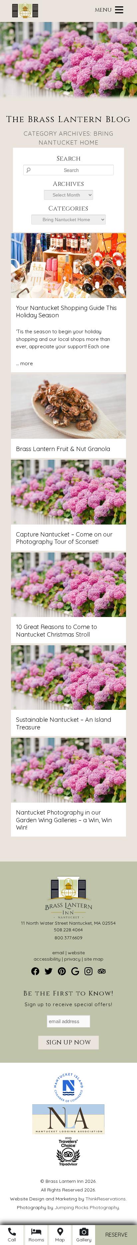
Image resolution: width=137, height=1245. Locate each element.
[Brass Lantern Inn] (25, 17)
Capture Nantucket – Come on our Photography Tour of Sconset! (64, 538)
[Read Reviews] (102, 971)
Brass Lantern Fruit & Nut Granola (63, 449)
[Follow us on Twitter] (49, 971)
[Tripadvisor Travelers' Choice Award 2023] (68, 1164)
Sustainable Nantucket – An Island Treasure (63, 723)
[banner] (68, 1125)
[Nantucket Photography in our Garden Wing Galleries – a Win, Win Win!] (68, 801)
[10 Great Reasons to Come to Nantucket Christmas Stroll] (68, 615)
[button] (103, 10)
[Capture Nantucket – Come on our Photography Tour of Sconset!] (68, 523)
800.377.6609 (68, 938)
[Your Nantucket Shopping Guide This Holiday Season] (68, 296)
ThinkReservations (105, 1199)
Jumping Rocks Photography (87, 1207)
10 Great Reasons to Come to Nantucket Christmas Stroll (56, 630)
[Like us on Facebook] (35, 971)
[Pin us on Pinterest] (62, 971)
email (58, 953)
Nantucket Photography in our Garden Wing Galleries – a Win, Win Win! (64, 820)
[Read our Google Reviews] (75, 971)
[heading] (68, 131)
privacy (72, 959)
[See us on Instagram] (88, 971)
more (26, 363)
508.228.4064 (68, 930)
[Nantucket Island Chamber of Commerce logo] (68, 1101)
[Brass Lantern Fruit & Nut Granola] (68, 437)
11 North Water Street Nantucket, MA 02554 (68, 923)
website (76, 953)
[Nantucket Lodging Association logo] (68, 1133)
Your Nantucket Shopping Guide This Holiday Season (66, 311)
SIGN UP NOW (68, 1042)
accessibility (47, 959)
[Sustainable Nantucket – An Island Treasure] (68, 708)
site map (93, 959)
